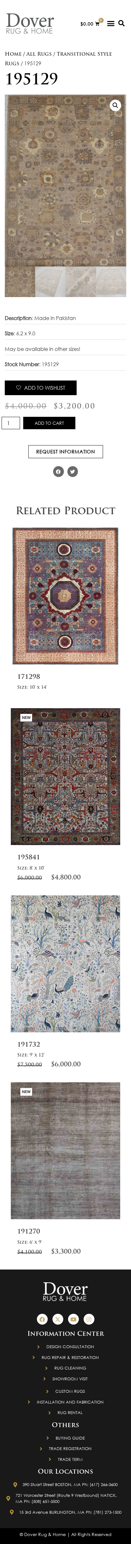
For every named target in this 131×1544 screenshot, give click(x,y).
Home (13, 54)
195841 (28, 858)
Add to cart (49, 423)
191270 (28, 1232)
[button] (111, 24)
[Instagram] (89, 1319)
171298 (28, 677)
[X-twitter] (57, 1319)
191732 (28, 1045)
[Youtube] (73, 1319)
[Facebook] (42, 1319)
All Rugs (39, 54)
